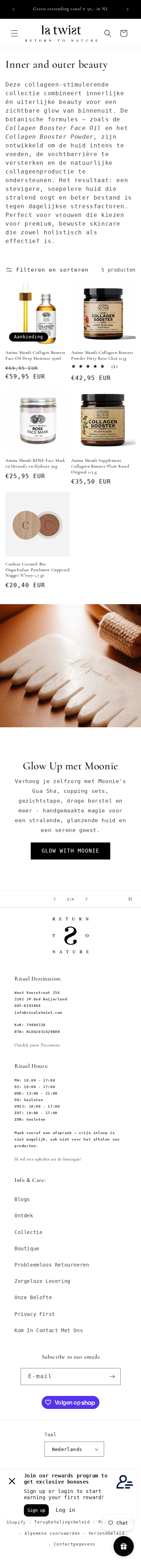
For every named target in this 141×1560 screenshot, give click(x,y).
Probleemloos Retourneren (51, 1265)
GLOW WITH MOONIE (70, 851)
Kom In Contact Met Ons (48, 1330)
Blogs (22, 1199)
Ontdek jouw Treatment (37, 1044)
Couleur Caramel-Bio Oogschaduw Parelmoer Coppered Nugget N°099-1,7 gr (37, 569)
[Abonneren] (112, 1376)
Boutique (26, 1248)
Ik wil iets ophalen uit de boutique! (48, 1159)
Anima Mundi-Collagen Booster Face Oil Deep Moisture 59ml (35, 355)
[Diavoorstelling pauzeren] (133, 899)
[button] (14, 33)
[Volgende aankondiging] (128, 9)
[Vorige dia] (55, 899)
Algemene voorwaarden (52, 1533)
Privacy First (34, 1314)
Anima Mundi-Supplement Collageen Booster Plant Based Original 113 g (100, 466)
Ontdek (23, 1215)
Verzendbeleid (107, 1533)
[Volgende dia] (86, 899)
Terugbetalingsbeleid (62, 1522)
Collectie (28, 1232)
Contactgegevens (75, 1544)
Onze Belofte (33, 1297)
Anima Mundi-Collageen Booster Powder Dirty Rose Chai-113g (102, 355)
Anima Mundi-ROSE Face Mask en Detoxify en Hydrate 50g (35, 463)
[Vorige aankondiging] (13, 9)
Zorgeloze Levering (42, 1281)
